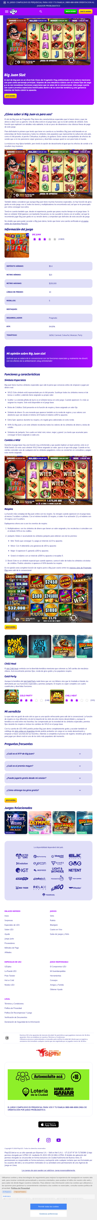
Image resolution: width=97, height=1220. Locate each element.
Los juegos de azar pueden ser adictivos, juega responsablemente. (48, 1170)
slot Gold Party (30, 681)
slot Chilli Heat (12, 668)
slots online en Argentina (25, 731)
